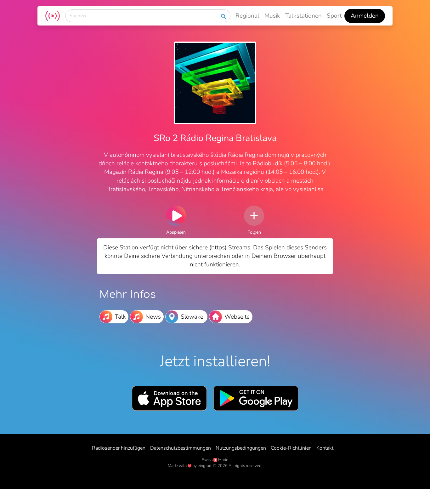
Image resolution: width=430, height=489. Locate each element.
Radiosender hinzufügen (118, 448)
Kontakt (324, 448)
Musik (272, 16)
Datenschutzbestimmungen (180, 448)
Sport (334, 16)
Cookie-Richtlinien (291, 448)
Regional (247, 16)
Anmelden (365, 16)
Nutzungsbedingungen (241, 448)
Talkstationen (303, 16)
